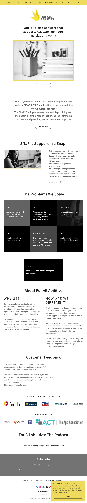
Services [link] (17, 2)
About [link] (40, 2)
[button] (77, 3)
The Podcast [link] (66, 2)
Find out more (44, 126)
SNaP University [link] (29, 2)
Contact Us (44, 85)
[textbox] (36, 470)
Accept (68, 496)
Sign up (63, 470)
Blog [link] (57, 2)
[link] (43, 16)
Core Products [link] (49, 481)
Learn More (53, 182)
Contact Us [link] (49, 2)
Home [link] (9, 2)
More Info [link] (38, 481)
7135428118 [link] (43, 494)
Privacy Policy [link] (28, 481)
